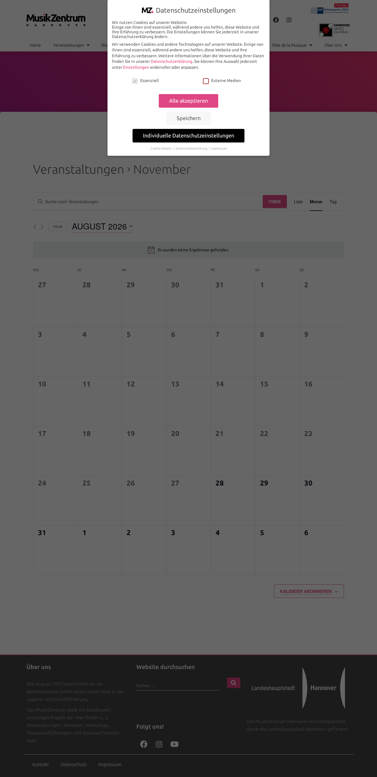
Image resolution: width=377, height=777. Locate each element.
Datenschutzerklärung (171, 61)
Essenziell (149, 80)
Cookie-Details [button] (162, 148)
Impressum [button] (219, 148)
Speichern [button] (189, 118)
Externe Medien (226, 80)
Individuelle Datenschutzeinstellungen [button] (188, 135)
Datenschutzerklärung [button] (192, 148)
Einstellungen (136, 67)
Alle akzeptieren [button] (188, 101)
